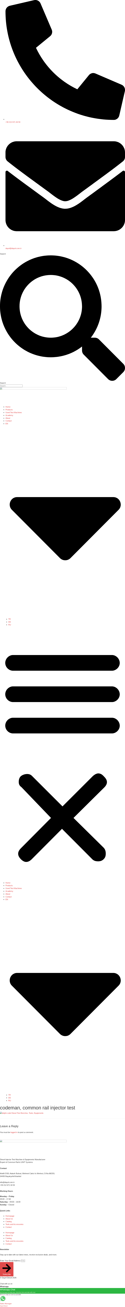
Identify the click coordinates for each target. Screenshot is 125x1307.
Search (3, 254)
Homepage (9, 1216)
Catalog (8, 1221)
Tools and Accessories (14, 1224)
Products (9, 410)
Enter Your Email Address (10, 1261)
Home (7, 407)
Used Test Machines (13, 412)
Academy (9, 415)
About (7, 418)
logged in (14, 1132)
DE (9, 622)
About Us (9, 1219)
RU (9, 625)
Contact (8, 421)
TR (9, 619)
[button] (62, 755)
